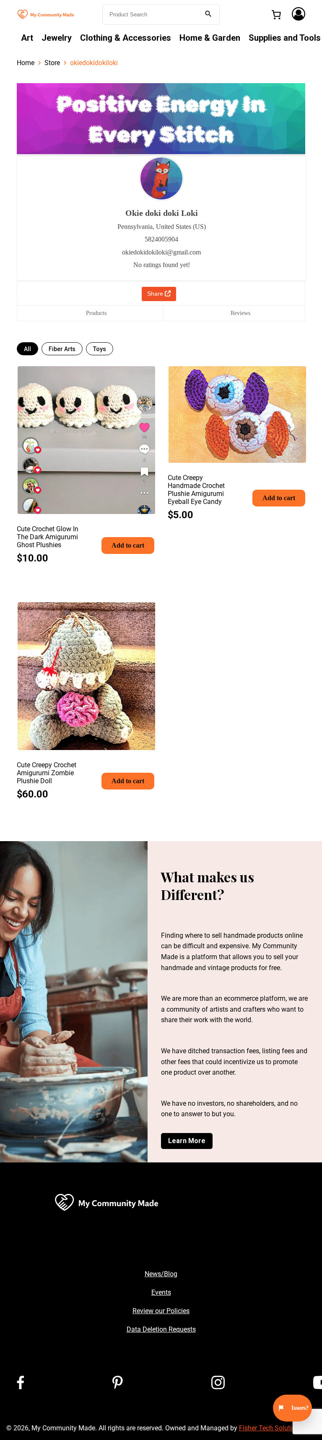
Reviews (240, 313)
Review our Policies (161, 1311)
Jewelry (57, 38)
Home (25, 63)
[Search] (208, 14)
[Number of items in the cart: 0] (276, 14)
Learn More (186, 1141)
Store (52, 63)
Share (156, 293)
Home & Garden (209, 38)
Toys (99, 349)
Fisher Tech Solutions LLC (277, 1428)
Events (161, 1292)
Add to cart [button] (128, 545)
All (27, 349)
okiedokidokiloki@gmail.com (161, 252)
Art (27, 38)
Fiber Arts (62, 349)
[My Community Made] (46, 13)
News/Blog (161, 1274)
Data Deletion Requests (161, 1329)
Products (96, 313)
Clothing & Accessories (125, 38)
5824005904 (161, 239)
